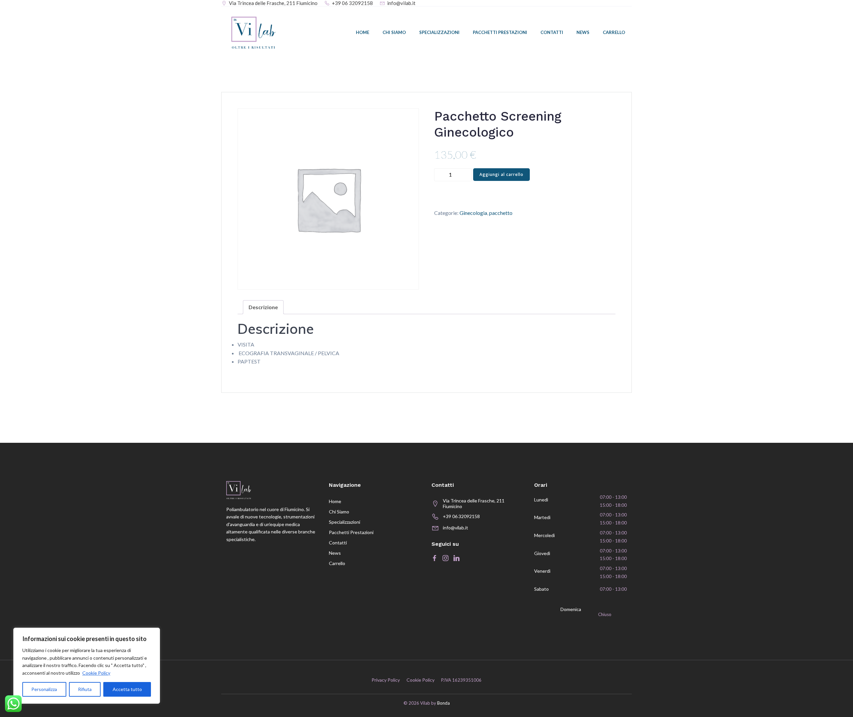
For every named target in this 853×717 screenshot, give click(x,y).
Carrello (614, 32)
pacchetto (500, 213)
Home (362, 32)
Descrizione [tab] (263, 307)
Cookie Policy (96, 673)
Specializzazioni (439, 32)
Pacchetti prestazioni (500, 32)
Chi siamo (394, 32)
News (582, 32)
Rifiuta (85, 689)
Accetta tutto (127, 689)
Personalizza (44, 689)
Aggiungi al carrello (501, 174)
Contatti (551, 32)
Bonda (443, 703)
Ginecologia (473, 213)
